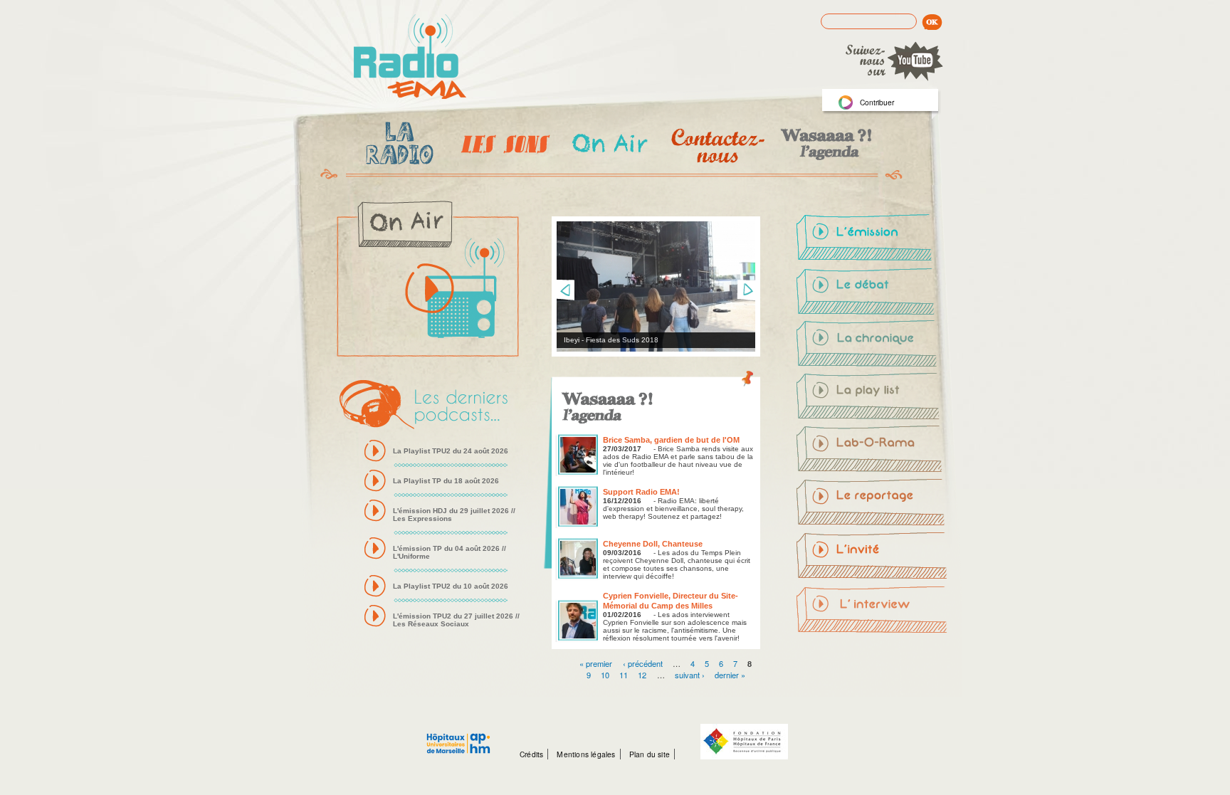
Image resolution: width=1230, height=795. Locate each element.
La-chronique (872, 345)
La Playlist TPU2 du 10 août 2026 (450, 586)
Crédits (531, 754)
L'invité (872, 556)
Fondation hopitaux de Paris (744, 741)
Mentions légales (586, 754)
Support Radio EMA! (641, 492)
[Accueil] (410, 57)
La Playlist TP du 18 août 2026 (446, 481)
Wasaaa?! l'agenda (824, 145)
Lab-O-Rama (872, 450)
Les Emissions (502, 146)
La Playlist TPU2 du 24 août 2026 (450, 451)
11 (623, 674)
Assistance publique (458, 736)
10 (605, 674)
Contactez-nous (716, 145)
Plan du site (649, 754)
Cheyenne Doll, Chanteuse (653, 543)
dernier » (730, 674)
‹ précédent (643, 662)
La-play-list (872, 398)
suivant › (690, 674)
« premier (595, 662)
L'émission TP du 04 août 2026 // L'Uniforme (449, 552)
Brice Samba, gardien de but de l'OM (671, 440)
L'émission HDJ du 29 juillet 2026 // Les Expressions (454, 514)
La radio (397, 146)
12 (642, 674)
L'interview (872, 608)
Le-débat (872, 292)
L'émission (872, 240)
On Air (609, 145)
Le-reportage (872, 503)
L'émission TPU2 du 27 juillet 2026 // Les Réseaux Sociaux (456, 620)
